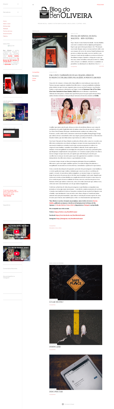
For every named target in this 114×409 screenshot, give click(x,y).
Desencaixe (55, 346)
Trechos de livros (7, 31)
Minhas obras (6, 26)
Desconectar (56, 391)
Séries (34, 80)
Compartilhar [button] (74, 66)
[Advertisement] (68, 248)
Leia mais (101, 66)
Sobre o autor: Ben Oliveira (57, 23)
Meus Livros (71, 23)
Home (5, 21)
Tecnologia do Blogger (69, 404)
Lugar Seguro (56, 302)
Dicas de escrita (7, 33)
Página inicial (42, 23)
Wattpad (5, 28)
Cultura (34, 78)
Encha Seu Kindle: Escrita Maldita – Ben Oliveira (84, 37)
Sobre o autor (6, 23)
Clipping (79, 23)
